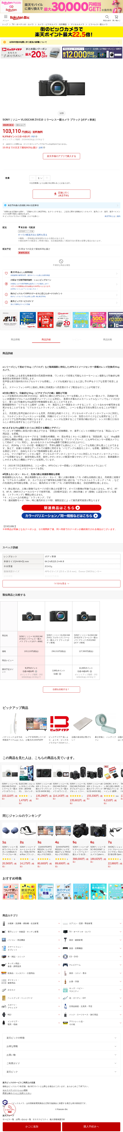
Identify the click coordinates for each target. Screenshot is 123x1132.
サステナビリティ (40, 1119)
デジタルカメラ (77, 24)
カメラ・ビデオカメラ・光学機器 (52, 24)
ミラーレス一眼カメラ (98, 24)
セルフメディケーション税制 (15, 1090)
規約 (118, 216)
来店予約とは (110, 216)
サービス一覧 (8, 1119)
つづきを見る (60, 583)
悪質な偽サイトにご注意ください (17, 1093)
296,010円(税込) (59, 651)
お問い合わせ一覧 (23, 1119)
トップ (5, 24)
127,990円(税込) (86, 651)
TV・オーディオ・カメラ (23, 24)
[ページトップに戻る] (118, 1121)
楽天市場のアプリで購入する (61, 156)
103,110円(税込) (31, 651)
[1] (40, 178)
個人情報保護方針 (57, 1119)
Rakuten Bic (19, 18)
